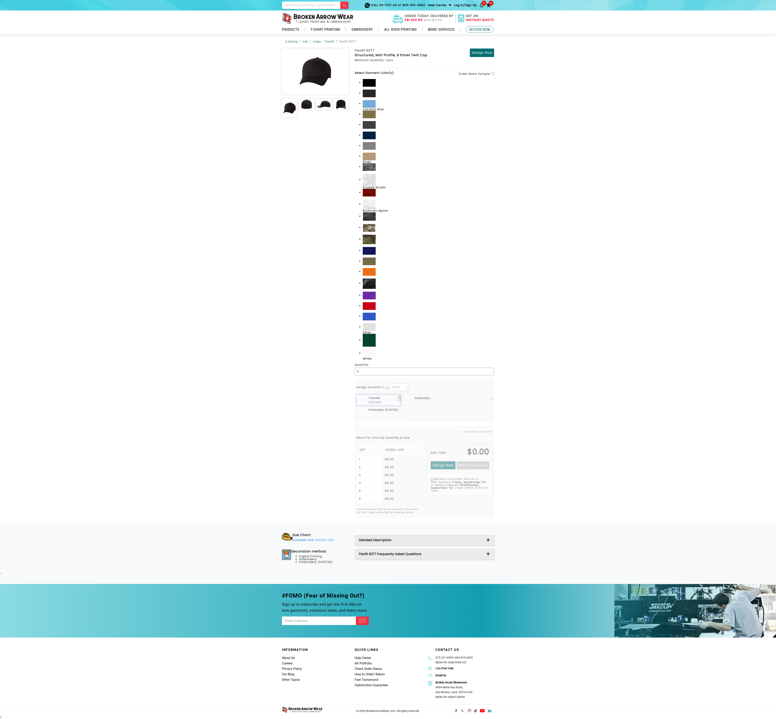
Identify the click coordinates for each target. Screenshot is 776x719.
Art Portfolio (363, 663)
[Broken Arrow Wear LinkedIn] (489, 710)
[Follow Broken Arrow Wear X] (462, 710)
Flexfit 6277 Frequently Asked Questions (390, 554)
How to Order (364, 674)
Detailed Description (375, 540)
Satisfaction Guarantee (371, 685)
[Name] (362, 621)
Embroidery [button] (362, 29)
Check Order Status (368, 669)
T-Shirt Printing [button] (326, 29)
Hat (305, 41)
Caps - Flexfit (323, 41)
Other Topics (291, 680)
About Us (288, 658)
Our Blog (288, 674)
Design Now (479, 29)
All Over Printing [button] (400, 29)
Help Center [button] (438, 5)
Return (380, 674)
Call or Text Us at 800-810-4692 (397, 5)
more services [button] (441, 29)
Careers (287, 663)
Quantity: (362, 364)
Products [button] (290, 29)
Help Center (363, 658)
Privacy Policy (292, 669)
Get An (480, 18)
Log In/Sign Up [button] (465, 5)
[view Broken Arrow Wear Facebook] (456, 710)
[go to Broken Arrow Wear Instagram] (469, 710)
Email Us (440, 675)
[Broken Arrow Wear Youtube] (482, 710)
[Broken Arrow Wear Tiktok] (475, 710)
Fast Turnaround (366, 680)
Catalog (291, 41)
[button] (481, 5)
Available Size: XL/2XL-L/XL (313, 540)
